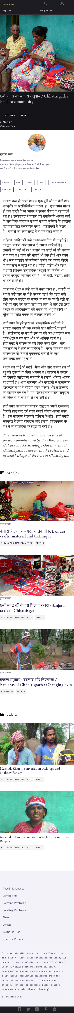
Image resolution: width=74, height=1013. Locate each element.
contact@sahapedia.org (33, 989)
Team (6, 917)
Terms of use (11, 932)
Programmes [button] (46, 10)
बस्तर (30, 182)
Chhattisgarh (58, 182)
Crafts (37, 189)
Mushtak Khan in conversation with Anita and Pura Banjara (34, 839)
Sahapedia (8, 4)
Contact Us (10, 895)
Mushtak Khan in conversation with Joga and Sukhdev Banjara (30, 770)
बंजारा (18, 182)
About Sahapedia (13, 888)
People (25, 115)
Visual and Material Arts (16, 543)
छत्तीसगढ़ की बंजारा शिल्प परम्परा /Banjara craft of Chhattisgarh (32, 607)
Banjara (6, 189)
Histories (8, 115)
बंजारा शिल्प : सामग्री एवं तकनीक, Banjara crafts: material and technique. (32, 533)
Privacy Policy (13, 939)
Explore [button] (7, 10)
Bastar (22, 189)
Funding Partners (14, 910)
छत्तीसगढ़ (5, 182)
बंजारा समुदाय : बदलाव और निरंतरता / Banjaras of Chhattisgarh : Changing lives (36, 682)
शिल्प (41, 182)
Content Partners (14, 903)
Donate (7, 924)
